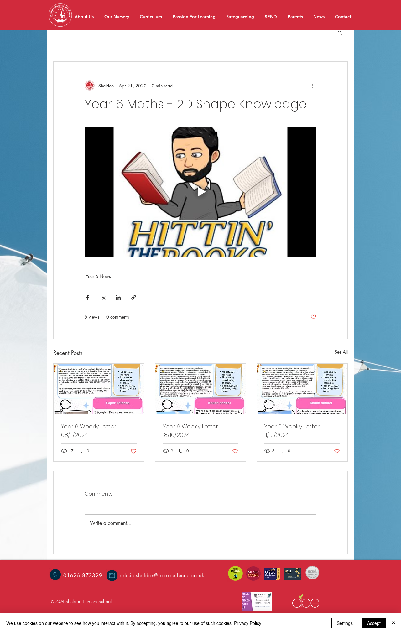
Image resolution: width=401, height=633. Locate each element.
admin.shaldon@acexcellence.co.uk (162, 575)
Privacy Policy (247, 623)
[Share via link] (134, 297)
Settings (345, 623)
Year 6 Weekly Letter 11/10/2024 (292, 431)
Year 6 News (98, 276)
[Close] (393, 623)
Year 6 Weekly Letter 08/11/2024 (88, 431)
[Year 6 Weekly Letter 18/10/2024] (200, 389)
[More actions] (312, 85)
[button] (340, 32)
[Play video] (200, 192)
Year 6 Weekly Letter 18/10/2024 (190, 431)
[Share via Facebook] (88, 297)
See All (341, 352)
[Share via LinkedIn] (118, 297)
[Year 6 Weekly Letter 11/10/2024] (302, 389)
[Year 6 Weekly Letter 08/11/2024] (99, 389)
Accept (374, 623)
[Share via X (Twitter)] (103, 297)
